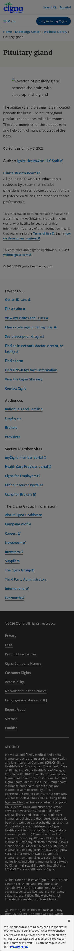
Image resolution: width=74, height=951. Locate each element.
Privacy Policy (19, 947)
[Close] (69, 920)
